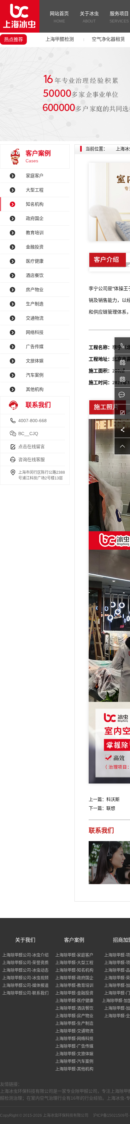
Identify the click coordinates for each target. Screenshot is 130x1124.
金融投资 (35, 246)
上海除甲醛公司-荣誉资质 (25, 962)
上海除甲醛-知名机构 (74, 970)
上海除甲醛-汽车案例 (74, 1061)
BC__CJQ (28, 433)
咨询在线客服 (31, 459)
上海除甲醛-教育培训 (74, 985)
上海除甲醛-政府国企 (74, 977)
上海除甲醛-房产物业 (74, 1015)
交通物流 (35, 318)
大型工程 (35, 189)
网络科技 (35, 332)
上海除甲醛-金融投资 (74, 992)
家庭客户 (35, 175)
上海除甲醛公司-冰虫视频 (25, 977)
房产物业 (35, 289)
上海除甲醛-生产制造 (74, 1023)
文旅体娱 (35, 360)
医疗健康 (35, 261)
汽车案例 (35, 375)
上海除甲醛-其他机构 (74, 1068)
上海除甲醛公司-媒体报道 (25, 985)
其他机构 (35, 389)
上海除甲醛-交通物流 (74, 1030)
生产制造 (35, 303)
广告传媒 (35, 346)
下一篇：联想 (102, 808)
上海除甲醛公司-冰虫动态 (25, 970)
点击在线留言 (31, 446)
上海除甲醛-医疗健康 (74, 1000)
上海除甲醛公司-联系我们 (25, 992)
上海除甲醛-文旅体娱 (74, 1053)
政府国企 (35, 218)
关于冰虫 (89, 17)
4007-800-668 (32, 420)
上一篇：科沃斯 (104, 799)
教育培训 (35, 232)
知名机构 (35, 204)
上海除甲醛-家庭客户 (74, 954)
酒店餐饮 (35, 275)
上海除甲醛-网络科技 (74, 1038)
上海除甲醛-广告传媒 (74, 1046)
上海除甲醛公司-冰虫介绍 (25, 954)
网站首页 (59, 17)
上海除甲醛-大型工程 (74, 962)
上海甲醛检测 (59, 39)
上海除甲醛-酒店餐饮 (74, 1008)
